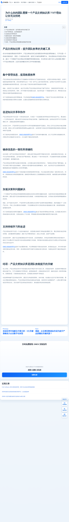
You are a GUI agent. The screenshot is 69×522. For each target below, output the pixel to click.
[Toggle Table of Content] (63, 27)
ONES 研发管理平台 (38, 97)
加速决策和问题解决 (11, 38)
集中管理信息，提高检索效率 (13, 31)
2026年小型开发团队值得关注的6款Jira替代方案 (13, 396)
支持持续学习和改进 (11, 40)
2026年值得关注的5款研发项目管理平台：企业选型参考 (15, 391)
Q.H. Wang (8, 20)
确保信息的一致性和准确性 (13, 36)
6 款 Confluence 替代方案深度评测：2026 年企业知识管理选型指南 (18, 387)
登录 (59, 2)
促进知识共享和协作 (11, 34)
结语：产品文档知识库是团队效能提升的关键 (18, 42)
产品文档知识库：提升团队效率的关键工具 (17, 29)
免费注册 (34, 375)
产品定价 (39, 2)
